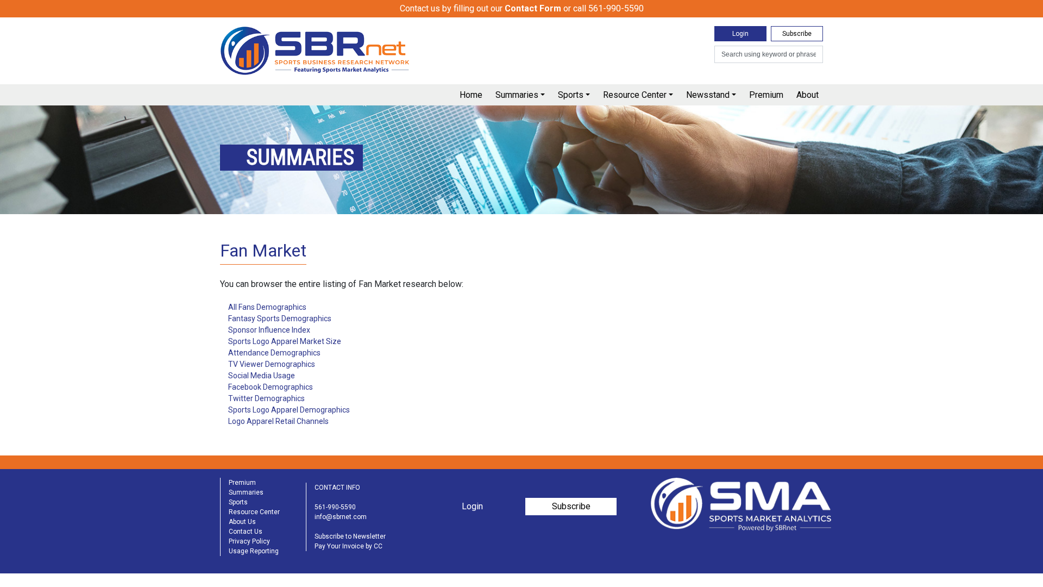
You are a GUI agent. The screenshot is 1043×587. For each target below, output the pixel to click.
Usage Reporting (254, 551)
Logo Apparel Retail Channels (278, 421)
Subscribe (797, 34)
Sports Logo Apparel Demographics (289, 409)
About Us (242, 522)
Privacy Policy (249, 541)
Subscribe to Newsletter (350, 536)
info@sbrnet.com (341, 517)
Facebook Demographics (270, 387)
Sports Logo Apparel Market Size (284, 341)
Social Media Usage (261, 375)
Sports (570, 95)
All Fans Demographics (267, 307)
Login (740, 34)
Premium (766, 95)
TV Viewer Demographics (271, 364)
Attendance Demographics (274, 352)
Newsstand (708, 95)
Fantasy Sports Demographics (279, 318)
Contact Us (245, 531)
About (807, 95)
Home (471, 95)
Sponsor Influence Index (269, 330)
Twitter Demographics (266, 398)
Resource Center (635, 95)
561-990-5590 (335, 507)
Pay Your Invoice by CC (348, 546)
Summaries (516, 95)
